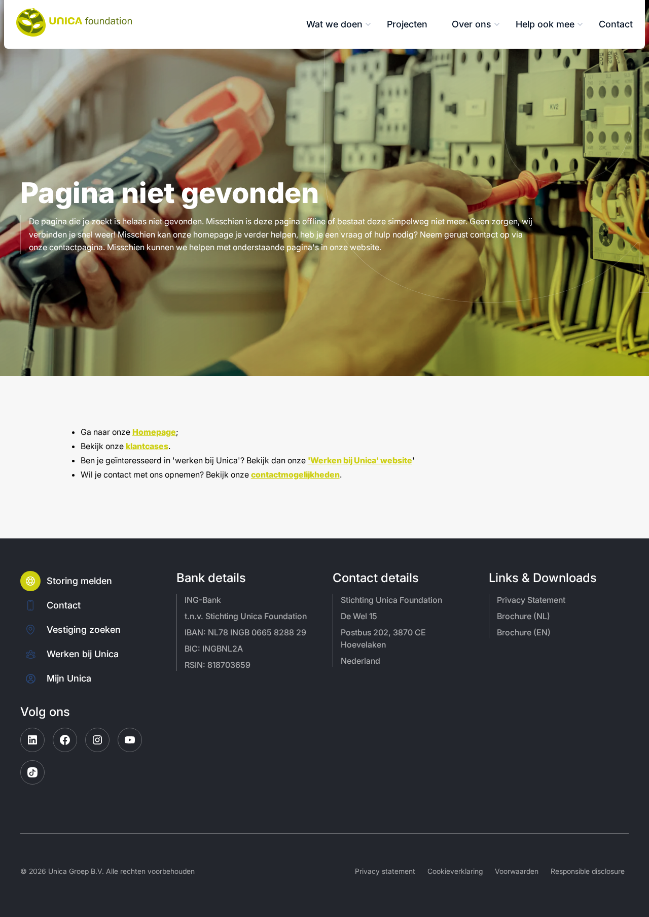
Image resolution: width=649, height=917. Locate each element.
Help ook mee (545, 24)
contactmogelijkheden (295, 474)
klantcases (147, 446)
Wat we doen (334, 24)
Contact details (376, 578)
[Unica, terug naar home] (74, 22)
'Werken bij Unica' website (360, 460)
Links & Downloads (543, 578)
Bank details (211, 578)
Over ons (471, 24)
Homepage (154, 432)
